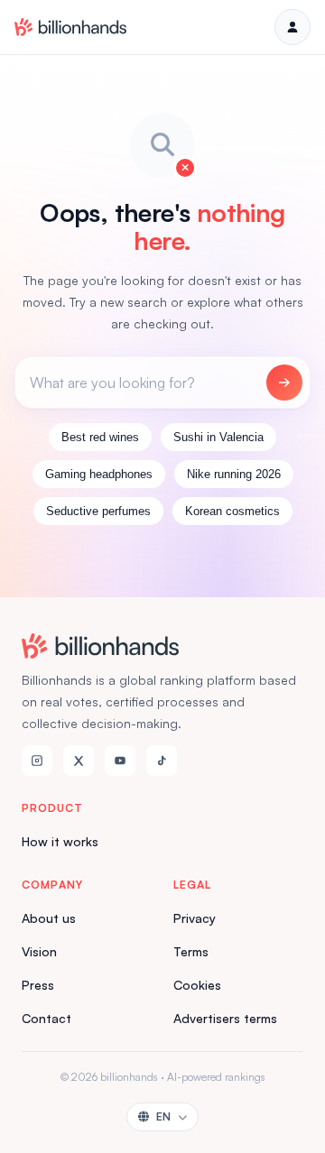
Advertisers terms (225, 1018)
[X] (78, 760)
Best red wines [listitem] (100, 437)
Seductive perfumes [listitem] (98, 511)
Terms (191, 951)
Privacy (194, 918)
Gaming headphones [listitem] (99, 474)
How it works (60, 841)
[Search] (284, 382)
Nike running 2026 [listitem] (234, 474)
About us (49, 918)
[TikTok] (161, 760)
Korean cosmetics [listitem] (232, 511)
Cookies (197, 984)
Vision (39, 951)
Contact (46, 1018)
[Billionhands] (70, 27)
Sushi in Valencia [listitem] (218, 437)
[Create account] (292, 27)
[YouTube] (120, 760)
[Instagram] (37, 760)
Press (38, 984)
